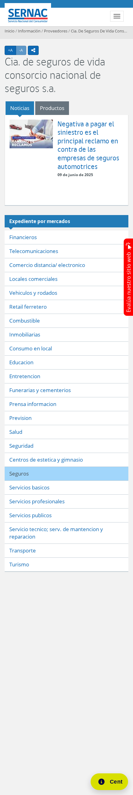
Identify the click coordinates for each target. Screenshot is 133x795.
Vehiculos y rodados (33, 292)
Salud (15, 431)
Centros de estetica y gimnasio (46, 459)
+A (12, 50)
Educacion (21, 362)
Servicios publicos (30, 515)
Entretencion (24, 376)
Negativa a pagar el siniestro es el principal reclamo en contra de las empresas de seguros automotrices (88, 145)
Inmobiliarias (24, 334)
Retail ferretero (28, 306)
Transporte (22, 550)
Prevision (20, 417)
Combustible (24, 320)
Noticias (19, 108)
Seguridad (21, 445)
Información (29, 31)
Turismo (19, 564)
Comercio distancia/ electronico (47, 265)
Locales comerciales (33, 278)
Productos (52, 108)
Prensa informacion (32, 404)
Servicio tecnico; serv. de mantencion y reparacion (56, 533)
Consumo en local (30, 348)
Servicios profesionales (37, 501)
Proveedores (55, 31)
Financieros (23, 237)
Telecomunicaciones (33, 251)
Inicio (10, 31)
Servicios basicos (29, 487)
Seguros (19, 473)
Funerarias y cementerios (40, 390)
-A (22, 50)
